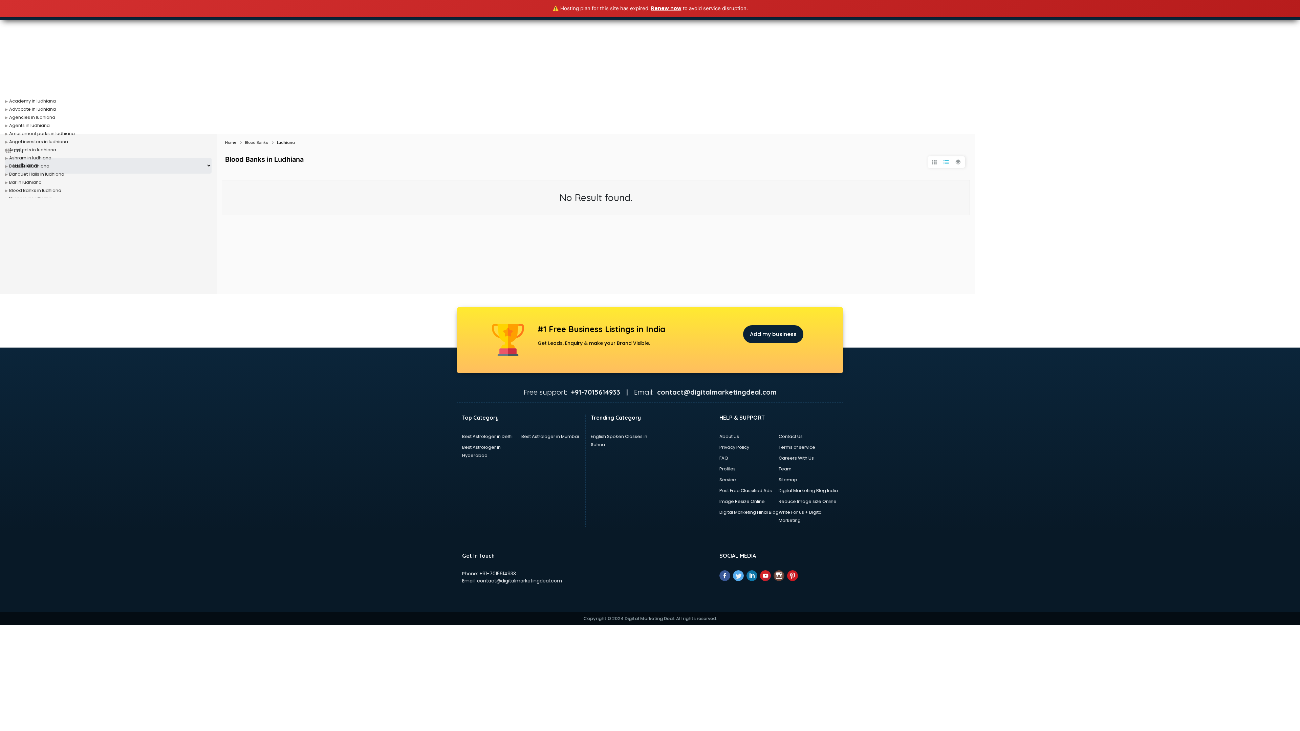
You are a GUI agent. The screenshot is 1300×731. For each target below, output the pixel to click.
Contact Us (791, 436)
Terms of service (797, 447)
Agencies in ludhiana (32, 117)
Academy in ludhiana (32, 101)
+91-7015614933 (497, 573)
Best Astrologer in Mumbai (550, 436)
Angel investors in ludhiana (38, 141)
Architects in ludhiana (32, 150)
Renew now (666, 8)
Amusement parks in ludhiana (42, 133)
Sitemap (788, 480)
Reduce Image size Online (808, 501)
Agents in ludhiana (29, 125)
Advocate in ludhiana (32, 109)
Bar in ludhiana (25, 182)
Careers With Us (796, 458)
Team (785, 469)
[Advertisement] (650, 83)
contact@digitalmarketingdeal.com (519, 580)
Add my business (773, 334)
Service (727, 480)
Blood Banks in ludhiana (35, 190)
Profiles (727, 469)
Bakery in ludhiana (29, 166)
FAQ (723, 458)
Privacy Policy (734, 447)
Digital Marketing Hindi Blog (749, 512)
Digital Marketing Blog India (808, 490)
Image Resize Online (742, 501)
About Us (729, 436)
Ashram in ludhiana (30, 158)
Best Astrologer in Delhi (487, 436)
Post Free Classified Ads (745, 490)
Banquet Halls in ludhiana (36, 174)
